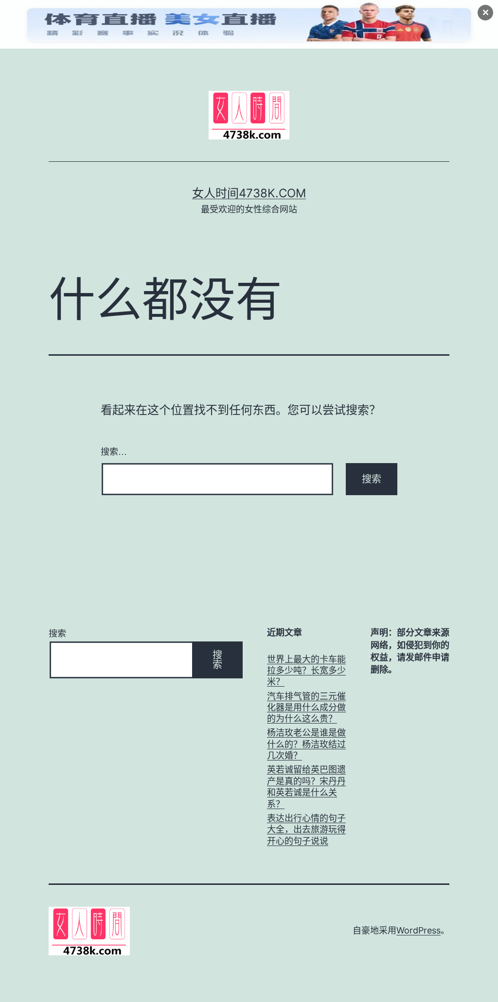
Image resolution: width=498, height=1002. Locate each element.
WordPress (418, 930)
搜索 (57, 633)
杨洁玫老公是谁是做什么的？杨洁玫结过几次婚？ (306, 743)
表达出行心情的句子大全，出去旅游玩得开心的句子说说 (306, 829)
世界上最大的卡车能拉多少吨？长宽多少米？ (306, 670)
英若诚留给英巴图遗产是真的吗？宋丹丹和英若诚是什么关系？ (306, 786)
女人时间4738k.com (249, 193)
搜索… (114, 451)
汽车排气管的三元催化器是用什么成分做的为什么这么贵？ (306, 707)
